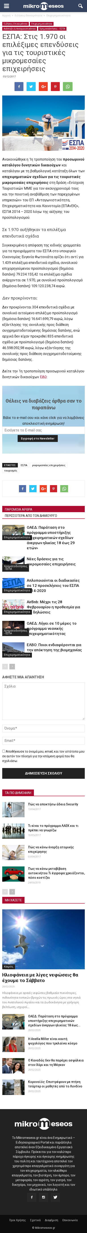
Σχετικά (35, 1220)
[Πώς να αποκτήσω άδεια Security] (13, 809)
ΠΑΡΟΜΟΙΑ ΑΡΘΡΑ (18, 509)
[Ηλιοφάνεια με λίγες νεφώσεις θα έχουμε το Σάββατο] (43, 939)
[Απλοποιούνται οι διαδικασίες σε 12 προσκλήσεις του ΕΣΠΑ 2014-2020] (13, 585)
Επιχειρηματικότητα (41, 23)
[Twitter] (55, 1197)
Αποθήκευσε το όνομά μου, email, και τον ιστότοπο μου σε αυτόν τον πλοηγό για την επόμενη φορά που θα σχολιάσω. (43, 756)
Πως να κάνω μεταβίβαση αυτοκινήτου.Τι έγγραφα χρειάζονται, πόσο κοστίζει (56, 873)
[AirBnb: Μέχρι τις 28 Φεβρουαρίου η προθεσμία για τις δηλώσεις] (13, 607)
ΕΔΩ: (43, 377)
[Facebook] (31, 1197)
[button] (81, 6)
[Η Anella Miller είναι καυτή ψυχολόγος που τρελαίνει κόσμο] (13, 1044)
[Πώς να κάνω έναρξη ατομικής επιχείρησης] (13, 852)
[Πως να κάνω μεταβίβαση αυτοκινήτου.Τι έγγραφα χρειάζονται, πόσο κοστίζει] (13, 874)
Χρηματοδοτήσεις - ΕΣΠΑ (52, 28)
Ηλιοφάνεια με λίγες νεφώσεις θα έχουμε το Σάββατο (40, 977)
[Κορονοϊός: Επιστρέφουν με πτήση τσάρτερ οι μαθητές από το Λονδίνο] (13, 1087)
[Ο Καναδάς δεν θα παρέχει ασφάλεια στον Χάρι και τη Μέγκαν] (13, 1066)
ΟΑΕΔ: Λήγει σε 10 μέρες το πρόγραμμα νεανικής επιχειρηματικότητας (52, 628)
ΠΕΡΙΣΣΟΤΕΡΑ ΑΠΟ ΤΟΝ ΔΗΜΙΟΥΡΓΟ (31, 516)
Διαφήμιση (51, 1220)
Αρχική (6, 15)
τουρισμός (10, 470)
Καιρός (8, 966)
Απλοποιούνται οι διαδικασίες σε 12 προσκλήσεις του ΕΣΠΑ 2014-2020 (53, 585)
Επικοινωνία (70, 1220)
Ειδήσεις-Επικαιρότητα (15, 23)
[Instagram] (43, 1197)
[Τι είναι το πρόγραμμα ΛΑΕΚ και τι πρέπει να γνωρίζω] (13, 831)
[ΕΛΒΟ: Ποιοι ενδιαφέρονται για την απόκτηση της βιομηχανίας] (13, 650)
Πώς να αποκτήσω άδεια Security (53, 804)
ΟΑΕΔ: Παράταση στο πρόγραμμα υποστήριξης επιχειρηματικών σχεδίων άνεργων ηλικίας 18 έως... (54, 1020)
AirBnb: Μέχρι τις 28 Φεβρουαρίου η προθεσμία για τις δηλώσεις (53, 607)
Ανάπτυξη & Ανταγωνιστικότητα (20, 28)
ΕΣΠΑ (24, 465)
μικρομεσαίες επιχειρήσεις (48, 465)
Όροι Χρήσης (17, 1220)
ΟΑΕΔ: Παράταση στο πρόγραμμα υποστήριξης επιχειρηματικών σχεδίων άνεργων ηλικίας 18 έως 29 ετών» (51, 537)
